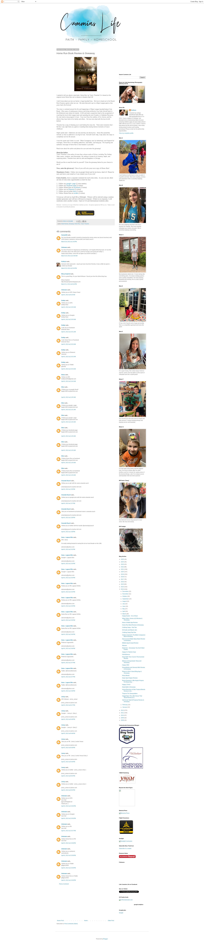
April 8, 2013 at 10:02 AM (68, 344)
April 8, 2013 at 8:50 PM (68, 776)
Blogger (105, 939)
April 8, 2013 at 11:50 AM (68, 397)
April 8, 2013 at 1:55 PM (68, 489)
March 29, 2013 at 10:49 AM (69, 256)
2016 (122, 581)
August (124, 601)
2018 (122, 576)
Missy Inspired (65, 274)
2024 (122, 562)
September (125, 599)
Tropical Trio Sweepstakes (129, 693)
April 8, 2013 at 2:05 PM (68, 606)
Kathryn (63, 261)
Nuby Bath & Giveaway (128, 687)
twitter (76, 193)
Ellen (62, 387)
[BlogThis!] (79, 221)
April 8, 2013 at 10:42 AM (68, 381)
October (124, 596)
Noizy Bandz (126, 675)
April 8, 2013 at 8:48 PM (68, 719)
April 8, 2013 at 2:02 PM (68, 549)
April (123, 611)
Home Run (77, 223)
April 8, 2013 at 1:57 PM (68, 503)
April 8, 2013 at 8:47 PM (68, 705)
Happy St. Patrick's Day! (129, 652)
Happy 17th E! (126, 684)
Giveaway (71, 223)
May (123, 609)
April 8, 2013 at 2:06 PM (68, 634)
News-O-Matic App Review (130, 622)
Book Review (64, 223)
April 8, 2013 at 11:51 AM (68, 409)
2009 (122, 718)
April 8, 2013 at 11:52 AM (68, 422)
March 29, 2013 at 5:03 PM (69, 268)
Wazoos (124, 645)
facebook (77, 187)
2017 (122, 579)
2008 (122, 720)
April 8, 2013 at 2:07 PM (68, 662)
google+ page (71, 183)
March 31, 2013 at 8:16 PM (69, 284)
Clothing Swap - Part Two (129, 627)
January (124, 707)
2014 (122, 586)
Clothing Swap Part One (129, 632)
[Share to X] (81, 221)
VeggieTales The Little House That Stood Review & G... (132, 696)
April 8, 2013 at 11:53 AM (68, 462)
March (124, 614)
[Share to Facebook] (83, 221)
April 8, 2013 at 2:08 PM (68, 691)
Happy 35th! (125, 665)
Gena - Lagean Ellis (67, 537)
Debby (63, 300)
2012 (122, 710)
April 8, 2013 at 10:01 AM (68, 332)
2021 (122, 569)
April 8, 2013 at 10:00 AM (68, 307)
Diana (63, 374)
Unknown (64, 247)
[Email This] (77, 221)
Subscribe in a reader (125, 848)
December (125, 591)
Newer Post (60, 920)
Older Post (111, 920)
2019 (122, 574)
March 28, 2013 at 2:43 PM (69, 241)
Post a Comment (64, 884)
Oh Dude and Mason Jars (129, 630)
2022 (122, 567)
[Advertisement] (86, 902)
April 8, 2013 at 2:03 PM (68, 563)
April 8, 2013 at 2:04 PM (68, 577)
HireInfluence (126, 654)
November (125, 594)
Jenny (63, 696)
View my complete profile (126, 133)
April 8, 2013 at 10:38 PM (68, 843)
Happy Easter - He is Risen (130, 616)
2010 (122, 715)
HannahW (64, 235)
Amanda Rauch (66, 480)
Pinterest (71, 189)
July (123, 604)
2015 (122, 584)
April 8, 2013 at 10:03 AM (68, 369)
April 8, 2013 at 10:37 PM (68, 830)
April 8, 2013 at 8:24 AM (68, 295)
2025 (122, 559)
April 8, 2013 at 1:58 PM (68, 517)
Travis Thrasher (85, 223)
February (125, 704)
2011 (122, 713)
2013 (122, 589)
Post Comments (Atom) (71, 923)
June (124, 606)
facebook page (71, 185)
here (74, 191)
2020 (122, 571)
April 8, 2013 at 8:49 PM (68, 747)
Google (121, 913)
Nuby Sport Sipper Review (129, 678)
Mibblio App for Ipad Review (130, 643)
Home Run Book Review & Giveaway (133, 625)
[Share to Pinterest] (85, 221)
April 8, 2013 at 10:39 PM (68, 868)
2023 (122, 564)
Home (86, 920)
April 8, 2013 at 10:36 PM (68, 806)
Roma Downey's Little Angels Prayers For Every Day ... (133, 681)
